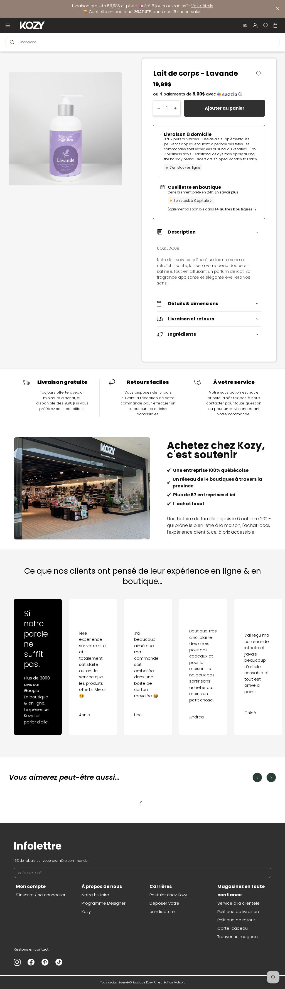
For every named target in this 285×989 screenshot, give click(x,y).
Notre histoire (95, 895)
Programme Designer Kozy (104, 907)
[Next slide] (264, 660)
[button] (209, 94)
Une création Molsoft (169, 982)
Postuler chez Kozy (168, 895)
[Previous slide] (21, 660)
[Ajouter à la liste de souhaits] (260, 73)
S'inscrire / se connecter (40, 895)
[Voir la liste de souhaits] (265, 25)
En (245, 25)
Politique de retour (236, 920)
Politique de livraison (238, 911)
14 (233, 209)
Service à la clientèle (238, 903)
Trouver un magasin (237, 936)
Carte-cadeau (232, 928)
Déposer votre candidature (164, 907)
